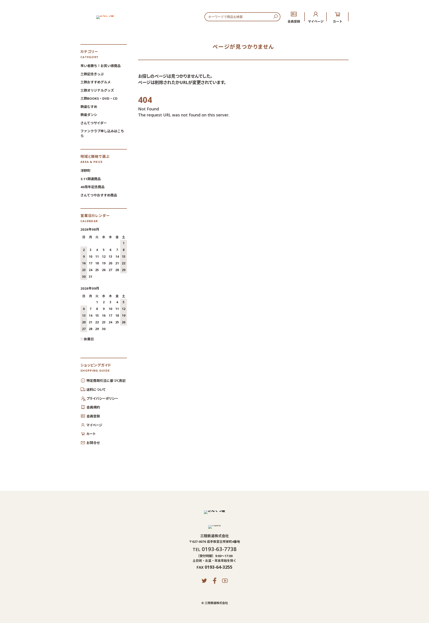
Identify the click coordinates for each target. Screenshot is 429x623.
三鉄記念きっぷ (92, 74)
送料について (96, 389)
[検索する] (275, 17)
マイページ (316, 21)
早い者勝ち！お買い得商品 (100, 65)
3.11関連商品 (90, 179)
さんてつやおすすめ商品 (98, 195)
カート (337, 21)
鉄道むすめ (88, 106)
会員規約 (93, 407)
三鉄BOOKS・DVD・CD (99, 98)
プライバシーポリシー (102, 398)
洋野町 (85, 170)
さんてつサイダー (93, 123)
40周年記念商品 (92, 187)
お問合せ (93, 442)
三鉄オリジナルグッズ (97, 90)
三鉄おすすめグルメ (95, 82)
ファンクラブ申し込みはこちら (102, 133)
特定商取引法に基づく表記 (106, 380)
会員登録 (294, 21)
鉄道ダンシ (88, 114)
